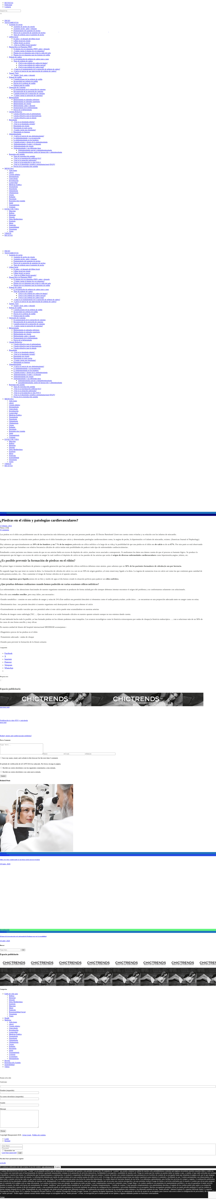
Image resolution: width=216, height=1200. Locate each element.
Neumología (13, 1036)
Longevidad (13, 1032)
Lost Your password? (9, 1153)
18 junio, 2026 (5, 864)
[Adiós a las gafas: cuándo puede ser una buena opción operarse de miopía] (36, 851)
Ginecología (13, 1028)
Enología (12, 1004)
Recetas (7, 1061)
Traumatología (14, 1052)
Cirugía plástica (14, 1026)
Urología (3, 515)
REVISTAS (8, 3)
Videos (6, 1067)
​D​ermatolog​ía (14, 1059)
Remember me (9, 1150)
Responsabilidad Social (17, 1012)
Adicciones (13, 1022)
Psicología (12, 1048)
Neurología (13, 1038)
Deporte (12, 1000)
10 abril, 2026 (5, 941)
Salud (11, 1050)
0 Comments (4, 530)
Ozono (11, 1044)
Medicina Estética (15, 1034)
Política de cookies (39, 1135)
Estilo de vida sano (11, 994)
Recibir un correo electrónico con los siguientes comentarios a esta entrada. (29, 768)
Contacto (7, 7)
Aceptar (57, 1167)
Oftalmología (4, 855)
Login (6, 1139)
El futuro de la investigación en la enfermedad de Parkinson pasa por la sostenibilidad (23, 936)
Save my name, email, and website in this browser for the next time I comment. (30, 758)
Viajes (11, 1016)
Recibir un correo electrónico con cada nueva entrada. (22, 772)
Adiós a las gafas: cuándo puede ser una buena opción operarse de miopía (20, 859)
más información (48, 1167)
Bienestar (12, 998)
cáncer (11, 1024)
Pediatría (12, 1046)
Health (6, 1018)
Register (7, 1141)
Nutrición (12, 1010)
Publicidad (8, 5)
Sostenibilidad (9, 1065)
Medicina (3, 513)
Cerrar (2, 1197)
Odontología (13, 1040)
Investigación (4, 930)
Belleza (11, 996)
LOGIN (3, 1163)
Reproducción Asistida (12, 1063)
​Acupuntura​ (13, 1056)
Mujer (11, 1008)
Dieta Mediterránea (16, 1002)
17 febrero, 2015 (6, 526)
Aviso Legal (26, 1135)
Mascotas (12, 1006)
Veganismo (13, 1014)
